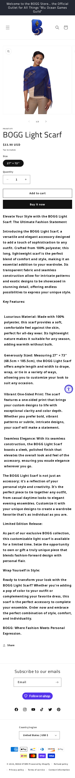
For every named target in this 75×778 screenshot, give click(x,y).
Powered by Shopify (39, 763)
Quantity (8, 171)
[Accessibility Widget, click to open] (68, 389)
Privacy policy (16, 769)
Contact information (59, 769)
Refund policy (61, 764)
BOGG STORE (22, 763)
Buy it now (37, 204)
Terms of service (36, 769)
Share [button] (11, 645)
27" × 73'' (13, 163)
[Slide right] (46, 121)
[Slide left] (29, 121)
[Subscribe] (57, 682)
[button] (7, 27)
